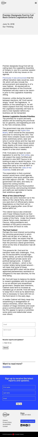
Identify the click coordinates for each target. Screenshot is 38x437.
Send (5, 348)
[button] (36, 3)
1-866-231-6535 (25, 415)
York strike (25, 155)
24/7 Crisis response (27, 421)
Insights (7, 367)
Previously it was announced (15, 78)
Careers (5, 420)
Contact (5, 426)
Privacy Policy (7, 422)
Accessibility (7, 424)
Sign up (19, 404)
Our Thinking (8, 27)
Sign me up (7, 343)
